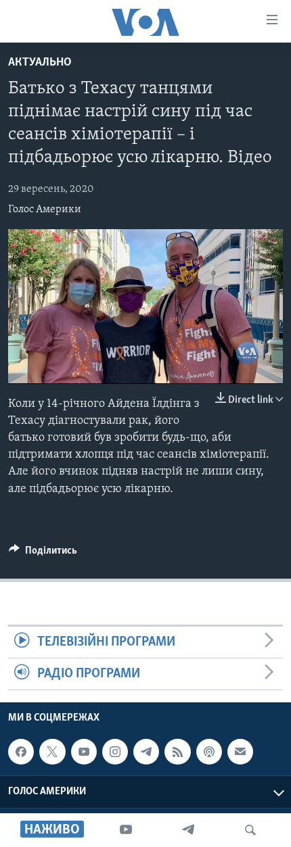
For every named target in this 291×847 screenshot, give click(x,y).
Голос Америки (44, 209)
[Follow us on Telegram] (146, 752)
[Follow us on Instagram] (115, 752)
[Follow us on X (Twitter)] (52, 752)
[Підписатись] (240, 752)
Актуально (40, 63)
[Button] (43, 553)
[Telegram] (188, 830)
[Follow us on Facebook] (21, 752)
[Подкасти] (209, 752)
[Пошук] (250, 830)
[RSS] (177, 752)
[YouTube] (126, 830)
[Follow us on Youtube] (84, 752)
